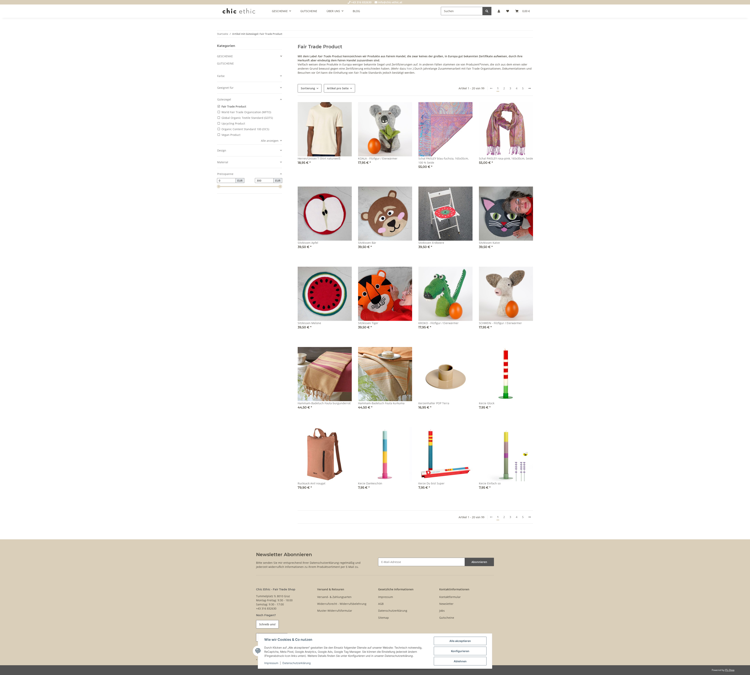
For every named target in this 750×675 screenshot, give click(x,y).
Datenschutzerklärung (296, 663)
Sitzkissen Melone (309, 323)
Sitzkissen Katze (489, 243)
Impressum (271, 663)
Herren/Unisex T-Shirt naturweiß (319, 158)
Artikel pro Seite (338, 88)
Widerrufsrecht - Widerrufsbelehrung (341, 604)
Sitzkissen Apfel (308, 243)
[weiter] (529, 88)
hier (409, 68)
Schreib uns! (267, 624)
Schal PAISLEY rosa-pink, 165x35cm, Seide (506, 158)
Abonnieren (479, 562)
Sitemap (383, 617)
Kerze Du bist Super (431, 483)
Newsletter (446, 604)
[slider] (219, 187)
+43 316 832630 (360, 2)
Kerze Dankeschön (370, 483)
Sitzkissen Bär (367, 243)
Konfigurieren (460, 651)
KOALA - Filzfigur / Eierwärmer (377, 158)
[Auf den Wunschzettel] (405, 108)
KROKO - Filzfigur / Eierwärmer (438, 323)
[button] (499, 11)
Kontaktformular (450, 597)
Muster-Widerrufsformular (334, 610)
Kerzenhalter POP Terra (433, 403)
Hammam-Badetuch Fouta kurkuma (381, 403)
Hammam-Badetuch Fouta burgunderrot (324, 403)
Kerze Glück (486, 403)
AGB (381, 604)
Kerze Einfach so (490, 483)
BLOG (356, 11)
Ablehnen (460, 661)
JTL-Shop (729, 670)
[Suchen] (486, 11)
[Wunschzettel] (507, 11)
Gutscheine (446, 617)
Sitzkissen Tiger (368, 323)
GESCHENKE (225, 56)
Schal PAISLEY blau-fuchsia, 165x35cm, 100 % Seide (443, 160)
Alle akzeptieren (460, 641)
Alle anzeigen (270, 141)
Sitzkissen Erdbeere (431, 243)
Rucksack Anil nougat (311, 483)
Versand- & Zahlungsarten (334, 597)
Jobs (442, 610)
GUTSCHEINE (225, 63)
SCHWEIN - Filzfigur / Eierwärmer (500, 323)
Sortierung (308, 88)
